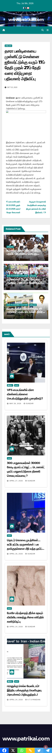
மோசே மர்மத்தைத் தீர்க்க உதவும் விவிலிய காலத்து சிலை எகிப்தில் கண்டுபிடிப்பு (25, 617)
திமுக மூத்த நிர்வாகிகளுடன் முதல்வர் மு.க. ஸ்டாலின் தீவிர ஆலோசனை (24, 311)
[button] (42, 30)
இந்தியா (10, 385)
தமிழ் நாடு (8, 45)
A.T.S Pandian (33, 700)
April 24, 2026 (16, 627)
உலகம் (16, 385)
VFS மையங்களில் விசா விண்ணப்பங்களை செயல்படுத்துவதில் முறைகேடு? (25, 394)
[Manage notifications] (46, 747)
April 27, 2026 (16, 481)
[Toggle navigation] (47, 30)
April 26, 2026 (16, 554)
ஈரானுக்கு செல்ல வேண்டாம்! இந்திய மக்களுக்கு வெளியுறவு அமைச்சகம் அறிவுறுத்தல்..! (24, 690)
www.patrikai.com (26, 19)
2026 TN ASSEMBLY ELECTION (17, 275)
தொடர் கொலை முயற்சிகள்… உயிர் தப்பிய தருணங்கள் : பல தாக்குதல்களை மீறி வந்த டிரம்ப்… (25, 544)
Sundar (30, 403)
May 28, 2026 (15, 403)
